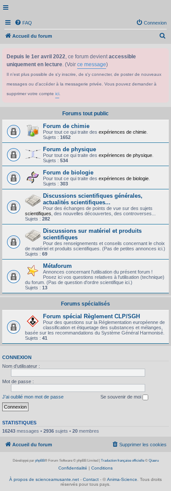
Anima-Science (122, 479)
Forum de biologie (68, 172)
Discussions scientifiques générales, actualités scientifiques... (92, 199)
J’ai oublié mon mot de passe (33, 396)
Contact (91, 479)
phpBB (40, 461)
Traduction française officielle (122, 461)
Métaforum (57, 266)
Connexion (17, 357)
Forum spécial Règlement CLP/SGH (91, 316)
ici (57, 93)
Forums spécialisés (85, 304)
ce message (91, 64)
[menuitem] (23, 23)
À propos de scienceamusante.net (44, 479)
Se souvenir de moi (121, 396)
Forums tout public (85, 113)
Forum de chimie (66, 126)
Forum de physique (69, 149)
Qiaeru (154, 461)
